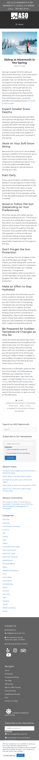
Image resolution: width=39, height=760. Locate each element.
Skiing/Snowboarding (10, 570)
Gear (4, 540)
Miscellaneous (8, 560)
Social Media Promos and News (18, 453)
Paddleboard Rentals (12, 694)
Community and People (11, 526)
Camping (6, 523)
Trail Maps (8, 681)
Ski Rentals (9, 674)
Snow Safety (7, 577)
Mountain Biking (9, 564)
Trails (4, 598)
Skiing (20, 400)
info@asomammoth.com (16, 633)
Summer (6, 591)
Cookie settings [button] (9, 755)
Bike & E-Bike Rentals (12, 687)
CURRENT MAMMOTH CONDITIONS (17, 714)
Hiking (5, 543)
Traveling (6, 601)
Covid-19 (6, 530)
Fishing (5, 536)
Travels (5, 604)
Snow (5, 574)
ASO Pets (6, 520)
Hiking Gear (9, 684)
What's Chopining (9, 608)
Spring (5, 587)
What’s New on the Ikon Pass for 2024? (17, 476)
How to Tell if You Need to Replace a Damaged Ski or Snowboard (18, 506)
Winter (5, 611)
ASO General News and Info (17, 449)
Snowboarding (8, 584)
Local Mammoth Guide (11, 547)
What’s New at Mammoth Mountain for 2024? (19, 485)
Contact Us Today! (11, 701)
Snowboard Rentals (12, 677)
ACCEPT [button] (20, 755)
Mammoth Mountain (10, 557)
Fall (4, 533)
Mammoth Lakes (9, 553)
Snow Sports (7, 581)
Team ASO (6, 594)
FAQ (6, 698)
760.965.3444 (22, 9)
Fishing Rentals (10, 691)
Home (7, 670)
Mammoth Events (9, 550)
